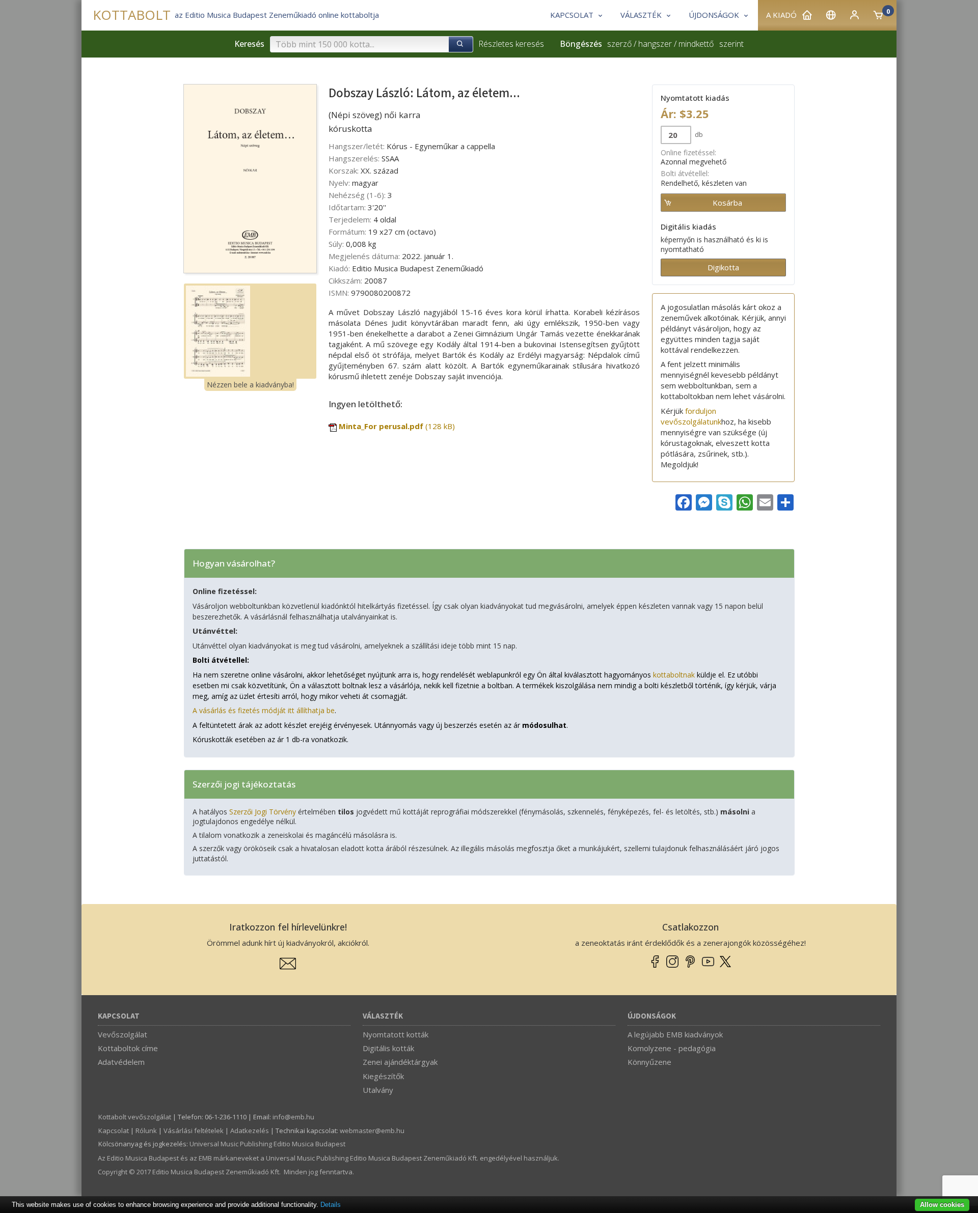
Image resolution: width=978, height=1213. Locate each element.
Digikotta (723, 267)
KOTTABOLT (132, 15)
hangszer (655, 43)
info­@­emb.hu (293, 1116)
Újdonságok (652, 1016)
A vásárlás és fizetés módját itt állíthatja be (264, 710)
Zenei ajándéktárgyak (400, 1062)
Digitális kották (388, 1048)
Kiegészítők (383, 1076)
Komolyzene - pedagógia (672, 1048)
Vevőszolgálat (122, 1034)
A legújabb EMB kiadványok (675, 1034)
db (698, 134)
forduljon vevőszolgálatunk (691, 416)
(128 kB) (397, 426)
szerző (619, 43)
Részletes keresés (511, 44)
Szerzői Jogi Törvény (262, 811)
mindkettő (696, 43)
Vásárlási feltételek (194, 1130)
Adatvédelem (121, 1062)
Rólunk (146, 1130)
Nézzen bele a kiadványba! (250, 384)
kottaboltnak (674, 675)
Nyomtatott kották (395, 1034)
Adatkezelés (249, 1130)
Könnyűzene (649, 1062)
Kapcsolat (119, 1016)
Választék (383, 1016)
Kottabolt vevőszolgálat (134, 1116)
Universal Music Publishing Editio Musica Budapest (267, 1143)
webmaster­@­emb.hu (372, 1130)
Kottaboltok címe (128, 1048)
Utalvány (378, 1090)
